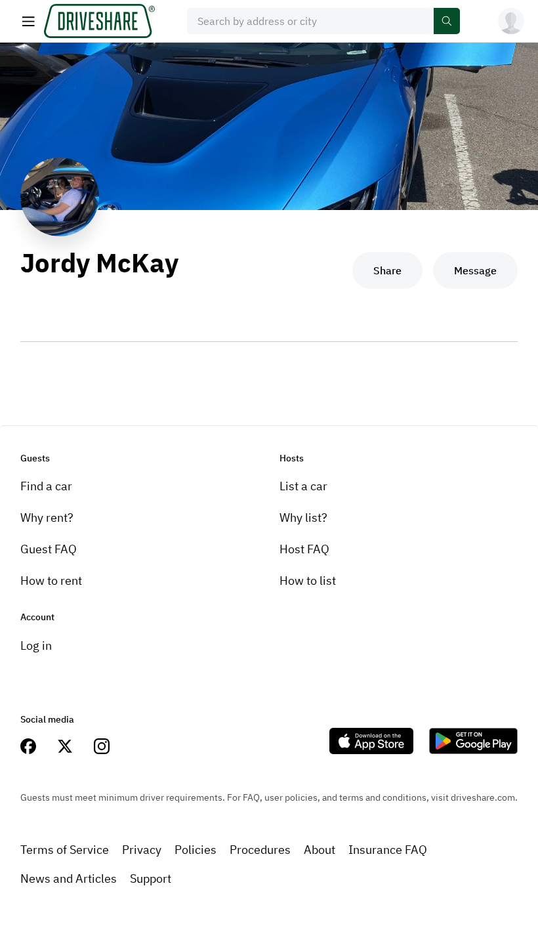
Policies (196, 849)
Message (475, 270)
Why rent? (46, 517)
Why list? (303, 517)
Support (150, 878)
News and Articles (68, 878)
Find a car (46, 486)
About (319, 849)
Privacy (141, 849)
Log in (36, 645)
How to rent (51, 580)
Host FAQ (304, 549)
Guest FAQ (48, 549)
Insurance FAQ (387, 849)
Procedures (260, 849)
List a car (303, 486)
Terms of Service (64, 849)
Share (387, 270)
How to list (307, 580)
